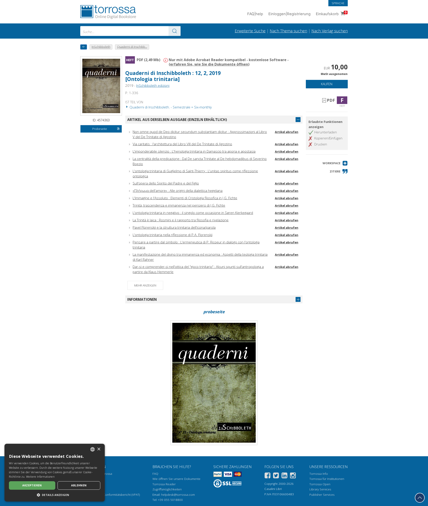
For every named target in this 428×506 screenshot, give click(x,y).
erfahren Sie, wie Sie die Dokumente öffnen (209, 64)
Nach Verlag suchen (329, 30)
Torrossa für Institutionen (326, 479)
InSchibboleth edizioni (152, 85)
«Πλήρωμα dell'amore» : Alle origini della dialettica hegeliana (177, 190)
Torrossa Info (318, 474)
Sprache (338, 3)
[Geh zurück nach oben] (420, 498)
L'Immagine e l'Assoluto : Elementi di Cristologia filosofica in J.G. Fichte (185, 198)
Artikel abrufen (286, 132)
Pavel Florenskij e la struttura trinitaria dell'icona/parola (174, 227)
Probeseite (99, 129)
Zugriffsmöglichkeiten (167, 489)
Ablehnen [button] (78, 485)
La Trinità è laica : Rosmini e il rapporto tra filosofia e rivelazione (180, 220)
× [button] (98, 449)
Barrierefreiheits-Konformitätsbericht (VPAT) (110, 495)
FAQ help (255, 14)
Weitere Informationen (40, 477)
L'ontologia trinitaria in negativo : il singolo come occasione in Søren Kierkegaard (193, 212)
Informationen (142, 299)
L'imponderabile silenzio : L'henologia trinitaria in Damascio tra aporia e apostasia (194, 151)
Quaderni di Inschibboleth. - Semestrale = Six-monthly (170, 107)
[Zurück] (83, 47)
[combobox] (130, 31)
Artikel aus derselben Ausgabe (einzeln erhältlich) (177, 119)
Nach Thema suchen (288, 30)
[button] (335, 163)
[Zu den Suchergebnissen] (175, 31)
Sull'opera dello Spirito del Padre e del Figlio (166, 183)
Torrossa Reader (164, 484)
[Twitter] (276, 476)
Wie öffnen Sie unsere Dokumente (176, 479)
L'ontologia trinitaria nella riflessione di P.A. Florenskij (172, 234)
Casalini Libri (273, 489)
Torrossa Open (319, 484)
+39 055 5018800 (170, 500)
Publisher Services (321, 495)
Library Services (320, 489)
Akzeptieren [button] (32, 485)
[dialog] (54, 473)
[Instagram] (293, 476)
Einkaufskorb (331, 13)
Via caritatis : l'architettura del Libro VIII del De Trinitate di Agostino (182, 144)
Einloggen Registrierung (289, 14)
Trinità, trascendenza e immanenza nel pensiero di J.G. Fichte (179, 205)
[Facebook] (267, 476)
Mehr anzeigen (145, 285)
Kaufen (326, 84)
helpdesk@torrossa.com (178, 495)
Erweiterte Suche (250, 30)
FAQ (155, 474)
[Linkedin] (284, 476)
